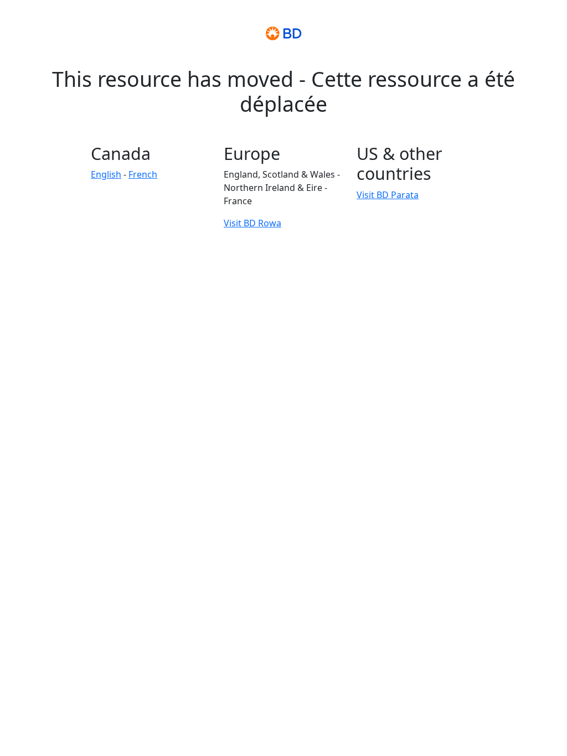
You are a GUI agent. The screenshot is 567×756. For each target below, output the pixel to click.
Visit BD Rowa (252, 223)
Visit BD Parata (388, 195)
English (106, 174)
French (142, 174)
